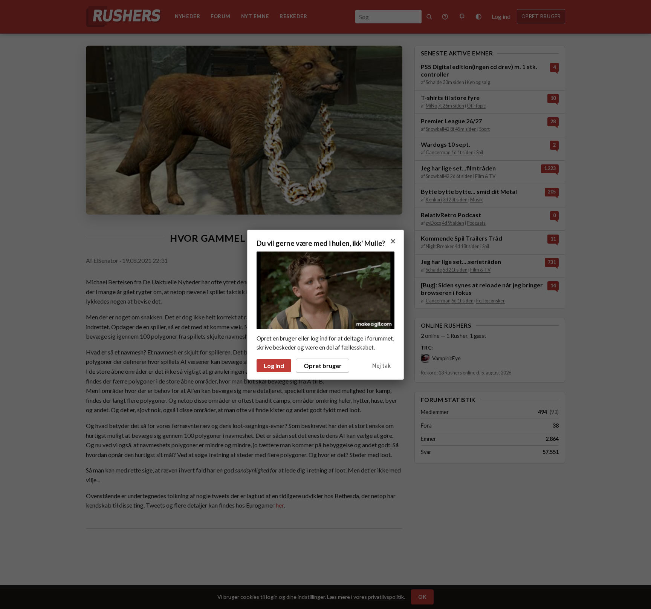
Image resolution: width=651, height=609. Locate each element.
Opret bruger (323, 365)
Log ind (274, 365)
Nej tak (381, 365)
